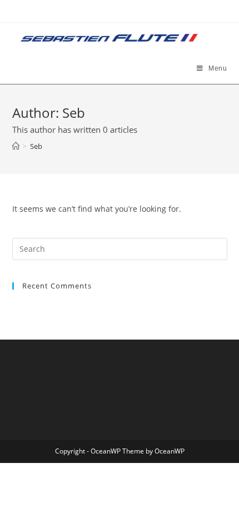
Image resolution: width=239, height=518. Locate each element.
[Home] (15, 146)
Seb (36, 146)
